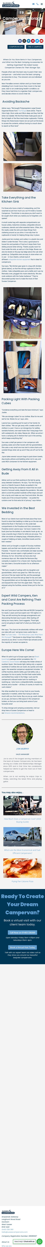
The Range (22, 111)
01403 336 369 (7, 1229)
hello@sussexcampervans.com (15, 1232)
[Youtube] (41, 41)
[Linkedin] (28, 41)
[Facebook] (20, 41)
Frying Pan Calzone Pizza (22, 881)
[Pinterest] (33, 41)
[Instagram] (24, 41)
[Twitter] (37, 41)
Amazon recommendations (14, 713)
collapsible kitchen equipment (19, 259)
